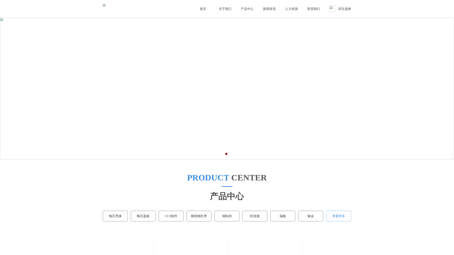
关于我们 (225, 9)
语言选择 (344, 9)
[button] (221, 154)
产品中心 (247, 9)
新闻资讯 (269, 9)
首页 (203, 9)
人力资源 (291, 9)
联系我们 (313, 9)
